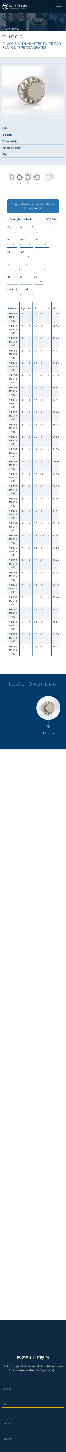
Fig (9, 227)
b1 (8, 252)
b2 (22, 252)
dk (36, 239)
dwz (22, 239)
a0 (8, 264)
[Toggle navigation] (59, 6)
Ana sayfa (11, 29)
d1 (8, 276)
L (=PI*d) (12, 289)
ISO (27, 264)
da (35, 276)
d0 (8, 239)
